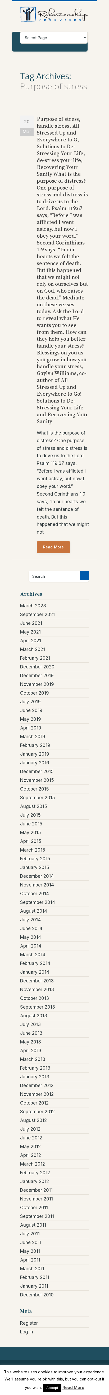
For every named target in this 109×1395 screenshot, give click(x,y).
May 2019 (30, 719)
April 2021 (30, 640)
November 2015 (37, 780)
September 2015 (37, 797)
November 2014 (37, 885)
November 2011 (36, 1199)
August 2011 (33, 1225)
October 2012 (34, 1103)
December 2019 (37, 675)
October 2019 (34, 693)
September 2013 (37, 1007)
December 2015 (37, 771)
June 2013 (31, 1033)
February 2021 (35, 658)
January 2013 (34, 1076)
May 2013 (30, 1042)
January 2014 (34, 972)
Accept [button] (52, 1387)
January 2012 (34, 1181)
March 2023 (33, 605)
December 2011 (36, 1190)
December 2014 (37, 876)
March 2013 (32, 1059)
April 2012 (30, 1155)
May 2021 (30, 632)
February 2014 (35, 963)
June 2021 (31, 623)
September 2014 (37, 902)
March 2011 (32, 1268)
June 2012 (31, 1137)
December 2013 (37, 980)
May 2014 (30, 937)
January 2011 (34, 1286)
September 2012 (37, 1111)
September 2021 (37, 614)
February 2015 (35, 858)
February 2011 (34, 1277)
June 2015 (31, 823)
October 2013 (34, 998)
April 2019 (30, 728)
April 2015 (30, 841)
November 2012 (37, 1094)
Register (29, 1323)
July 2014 (30, 919)
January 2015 (34, 867)
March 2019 (32, 736)
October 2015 (34, 789)
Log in (26, 1331)
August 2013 (33, 1015)
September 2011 (37, 1216)
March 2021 (32, 649)
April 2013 (30, 1050)
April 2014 (30, 946)
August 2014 (33, 911)
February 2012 (35, 1172)
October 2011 (34, 1207)
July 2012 (30, 1129)
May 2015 (30, 832)
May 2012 (30, 1146)
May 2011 (30, 1251)
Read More (53, 547)
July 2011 (30, 1233)
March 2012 (32, 1164)
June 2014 (31, 928)
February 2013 (35, 1068)
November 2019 (37, 684)
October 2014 (34, 893)
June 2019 (31, 710)
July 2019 (30, 701)
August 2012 (33, 1120)
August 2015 (33, 806)
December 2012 (36, 1085)
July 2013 (30, 1024)
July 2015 (30, 815)
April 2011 (30, 1260)
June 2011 (30, 1242)
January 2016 (34, 762)
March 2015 (32, 850)
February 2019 (35, 745)
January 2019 (34, 754)
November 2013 (37, 989)
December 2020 (37, 666)
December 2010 (37, 1294)
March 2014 (32, 954)
